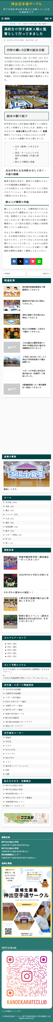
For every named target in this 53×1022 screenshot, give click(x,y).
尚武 (7, 770)
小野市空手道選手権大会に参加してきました (34, 599)
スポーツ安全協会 (13, 697)
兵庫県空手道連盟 (13, 693)
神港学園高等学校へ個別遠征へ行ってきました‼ (34, 558)
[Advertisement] (26, 423)
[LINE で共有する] (39, 261)
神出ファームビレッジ (14, 806)
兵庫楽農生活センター (14, 802)
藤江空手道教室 (12, 718)
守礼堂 (8, 742)
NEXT (46, 274)
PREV (7, 274)
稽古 (9, 510)
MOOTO (9, 758)
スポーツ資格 (13, 535)
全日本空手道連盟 (13, 689)
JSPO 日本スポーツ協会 (15, 702)
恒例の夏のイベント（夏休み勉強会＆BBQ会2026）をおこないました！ (34, 618)
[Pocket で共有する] (33, 261)
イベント (11, 515)
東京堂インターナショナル (16, 766)
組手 (9, 531)
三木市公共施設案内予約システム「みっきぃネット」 (26, 678)
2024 (9, 650)
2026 (9, 644)
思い (8, 543)
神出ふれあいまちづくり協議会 (18, 798)
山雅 (7, 774)
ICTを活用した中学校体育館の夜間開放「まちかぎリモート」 (26, 670)
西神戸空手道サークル (14, 714)
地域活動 (11, 527)
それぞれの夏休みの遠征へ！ (19, 592)
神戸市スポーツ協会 (14, 710)
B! (26, 261)
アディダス (10, 754)
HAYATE (10, 750)
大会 (36, 40)
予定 (9, 506)
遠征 (9, 523)
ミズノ (8, 762)
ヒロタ (8, 746)
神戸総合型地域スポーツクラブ (18, 722)
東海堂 (8, 737)
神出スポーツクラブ (14, 726)
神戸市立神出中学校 (14, 785)
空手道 (30, 40)
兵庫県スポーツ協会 (14, 706)
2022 (9, 656)
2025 (9, 647)
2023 (9, 653)
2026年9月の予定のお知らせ (34, 575)
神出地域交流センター (14, 794)
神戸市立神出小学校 (14, 790)
